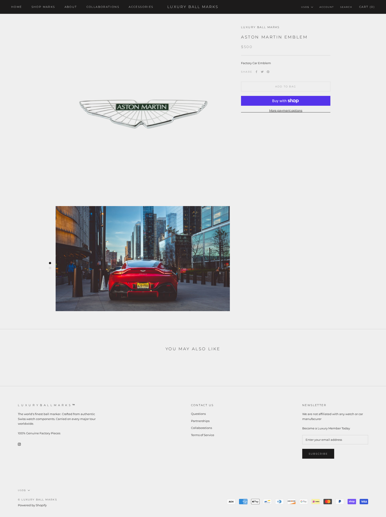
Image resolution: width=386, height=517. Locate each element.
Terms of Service (202, 435)
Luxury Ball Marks (260, 27)
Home (16, 6)
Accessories (141, 6)
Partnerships (200, 421)
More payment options (285, 110)
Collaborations (103, 6)
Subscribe (318, 453)
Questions (198, 414)
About (71, 6)
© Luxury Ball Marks (37, 499)
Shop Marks (43, 6)
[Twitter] (262, 71)
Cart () (367, 6)
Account (326, 7)
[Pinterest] (268, 71)
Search (346, 7)
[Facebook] (256, 71)
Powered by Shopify (32, 505)
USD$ (305, 7)
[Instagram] (19, 444)
